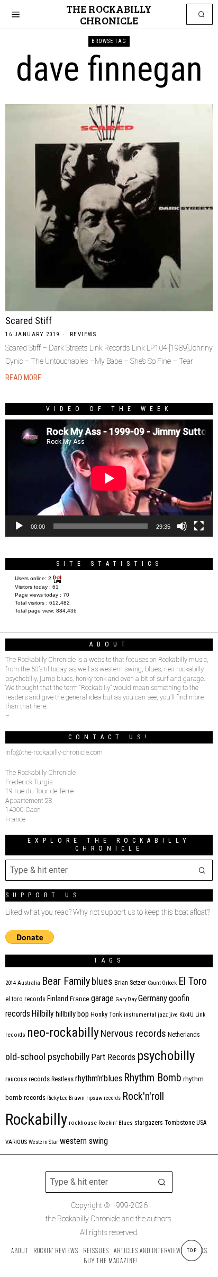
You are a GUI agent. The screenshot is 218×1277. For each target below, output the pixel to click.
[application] (109, 478)
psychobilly (166, 1055)
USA (201, 1122)
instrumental (140, 1014)
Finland (57, 998)
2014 (10, 982)
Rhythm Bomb (152, 1077)
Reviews (83, 334)
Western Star (43, 1142)
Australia (28, 982)
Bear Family (66, 981)
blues (102, 981)
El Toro (192, 981)
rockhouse (83, 1122)
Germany (152, 998)
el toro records (25, 999)
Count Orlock (162, 982)
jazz (163, 1014)
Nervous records (133, 1033)
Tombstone (180, 1122)
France (79, 998)
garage (102, 998)
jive (173, 1014)
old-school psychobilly (47, 1056)
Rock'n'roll (143, 1096)
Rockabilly (36, 1119)
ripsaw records (103, 1098)
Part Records (113, 1057)
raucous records (27, 1079)
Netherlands (184, 1034)
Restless (62, 1079)
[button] (202, 14)
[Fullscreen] (199, 526)
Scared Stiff (28, 320)
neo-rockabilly (63, 1032)
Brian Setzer (130, 982)
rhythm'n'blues (98, 1078)
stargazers (148, 1122)
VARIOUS (16, 1142)
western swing (84, 1141)
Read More (23, 377)
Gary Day (126, 999)
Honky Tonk (106, 1014)
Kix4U (186, 1014)
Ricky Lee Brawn (66, 1098)
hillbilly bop (72, 1014)
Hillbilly (43, 1014)
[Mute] (182, 526)
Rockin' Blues (115, 1122)
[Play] (19, 526)
